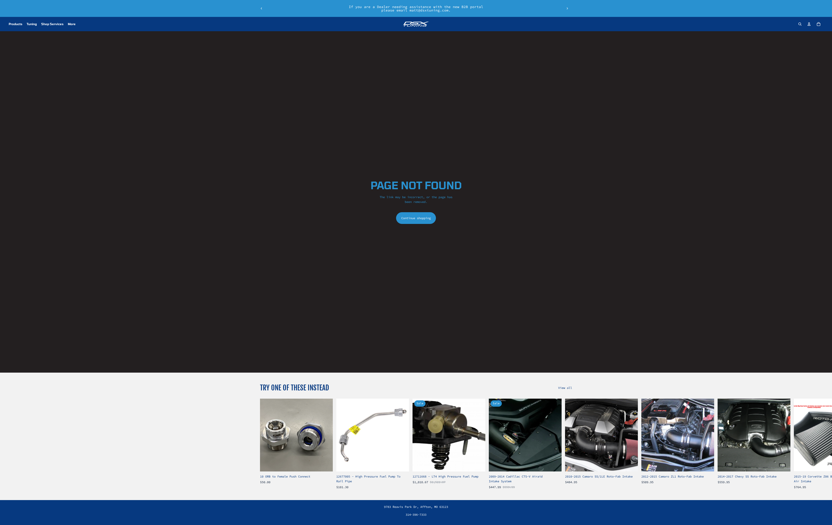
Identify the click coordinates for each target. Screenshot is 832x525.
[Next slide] (567, 8)
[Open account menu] (809, 24)
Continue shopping (416, 218)
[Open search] (800, 24)
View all (565, 388)
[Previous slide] (261, 8)
